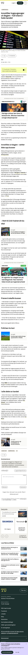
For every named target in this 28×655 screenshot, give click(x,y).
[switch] (24, 70)
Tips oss (23, 590)
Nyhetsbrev (4, 619)
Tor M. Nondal (5, 604)
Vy (22, 307)
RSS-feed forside (6, 608)
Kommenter (12, 55)
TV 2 (7, 196)
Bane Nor (9, 76)
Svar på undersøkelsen (7, 652)
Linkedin (3, 614)
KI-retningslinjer (5, 627)
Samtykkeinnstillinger (7, 622)
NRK (6, 382)
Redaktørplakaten (13, 633)
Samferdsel (5, 9)
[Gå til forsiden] (2, 3)
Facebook (4, 611)
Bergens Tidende (20, 172)
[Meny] (25, 2)
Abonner (20, 2)
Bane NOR (4, 450)
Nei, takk (17, 652)
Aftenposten (5, 154)
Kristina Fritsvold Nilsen (7, 598)
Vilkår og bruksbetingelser (8, 625)
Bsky (2, 616)
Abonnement (5, 638)
